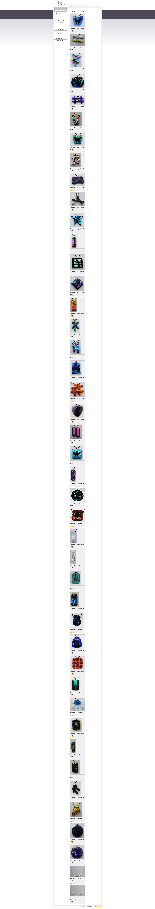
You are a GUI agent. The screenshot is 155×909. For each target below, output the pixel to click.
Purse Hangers (58, 33)
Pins (56, 31)
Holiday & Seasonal (59, 40)
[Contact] (95, 5)
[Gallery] (77, 5)
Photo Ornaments (58, 38)
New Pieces (57, 13)
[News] (84, 5)
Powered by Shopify (99, 906)
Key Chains (57, 35)
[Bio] (91, 5)
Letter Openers (58, 36)
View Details (72, 31)
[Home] (72, 5)
